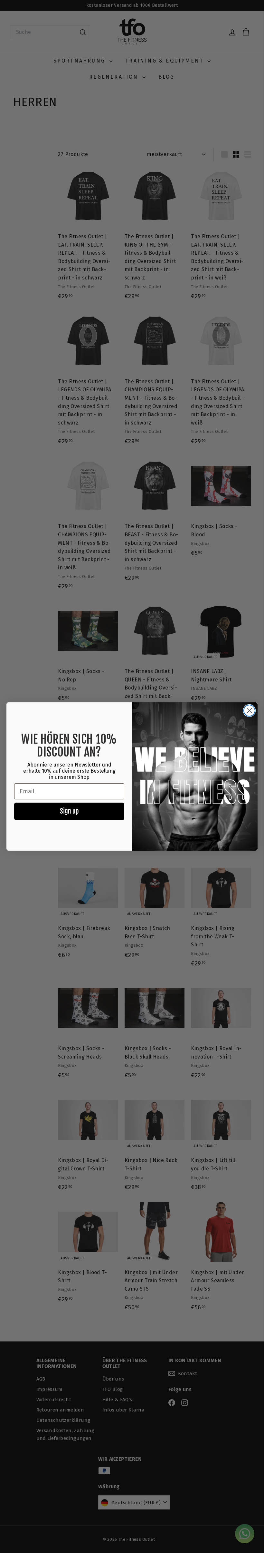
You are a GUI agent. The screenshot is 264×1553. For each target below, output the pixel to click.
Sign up (69, 811)
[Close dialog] (249, 710)
